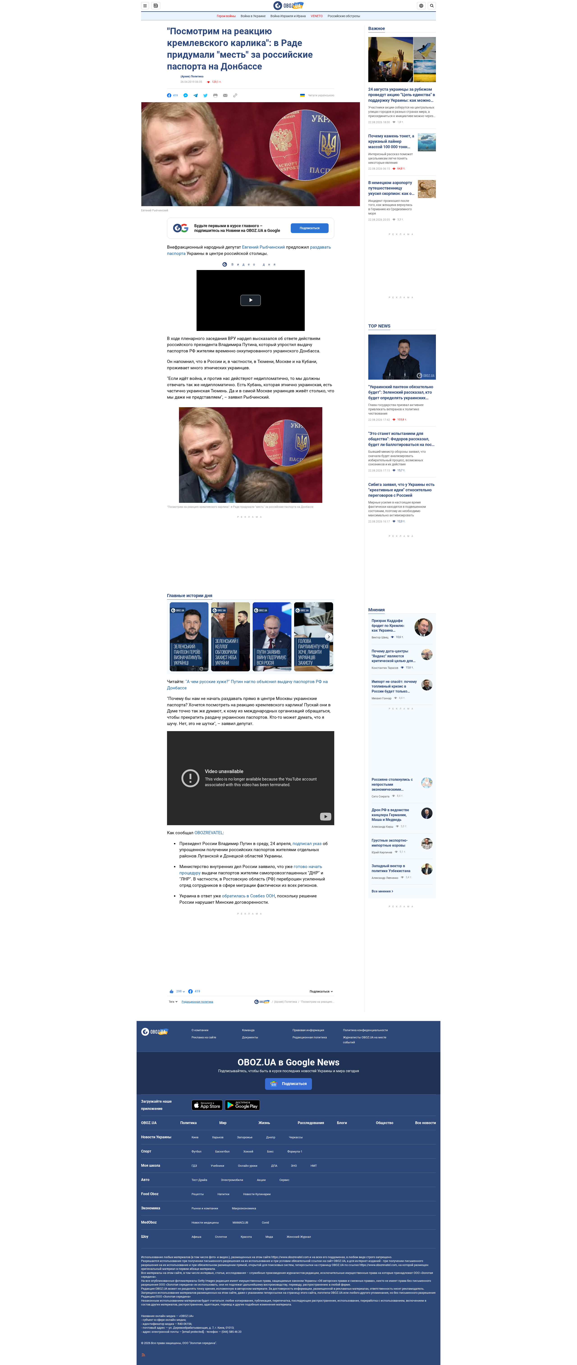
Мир (223, 1123)
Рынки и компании (205, 1208)
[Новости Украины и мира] (262, 1003)
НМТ (314, 1165)
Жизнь (264, 1123)
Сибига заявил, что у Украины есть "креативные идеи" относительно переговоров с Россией (401, 490)
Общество (384, 1123)
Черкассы (296, 1137)
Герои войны (226, 16)
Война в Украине (253, 16)
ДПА (274, 1165)
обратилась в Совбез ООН (248, 895)
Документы (250, 1037)
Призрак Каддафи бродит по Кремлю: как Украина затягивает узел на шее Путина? (388, 626)
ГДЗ (194, 1165)
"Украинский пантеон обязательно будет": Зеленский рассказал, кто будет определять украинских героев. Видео (400, 392)
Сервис (284, 1180)
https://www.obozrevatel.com (290, 1257)
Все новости (425, 1123)
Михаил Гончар (382, 698)
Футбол (196, 1151)
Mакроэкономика (244, 1208)
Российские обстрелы (344, 16)
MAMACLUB (240, 1222)
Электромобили (232, 1180)
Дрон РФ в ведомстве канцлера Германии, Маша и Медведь (390, 815)
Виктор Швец (380, 637)
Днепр (270, 1137)
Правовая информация (308, 1030)
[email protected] (193, 1331)
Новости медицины (205, 1222)
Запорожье (244, 1137)
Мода (269, 1236)
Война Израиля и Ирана (288, 16)
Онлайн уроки (247, 1165)
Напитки (223, 1194)
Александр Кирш (382, 826)
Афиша (196, 1236)
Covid (265, 1222)
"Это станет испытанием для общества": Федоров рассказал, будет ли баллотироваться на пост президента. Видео (401, 439)
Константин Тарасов (385, 668)
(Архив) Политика (192, 76)
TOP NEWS (379, 326)
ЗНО (294, 1165)
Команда (248, 1030)
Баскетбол (222, 1151)
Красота (246, 1236)
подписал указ (308, 843)
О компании (200, 1030)
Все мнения (381, 891)
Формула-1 (294, 1151)
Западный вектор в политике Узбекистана (391, 868)
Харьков (217, 1137)
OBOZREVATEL (209, 832)
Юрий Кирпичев (382, 852)
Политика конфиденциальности (365, 1030)
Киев (195, 1137)
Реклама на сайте (204, 1037)
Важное (376, 28)
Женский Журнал (299, 1236)
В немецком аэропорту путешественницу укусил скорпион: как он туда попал (391, 188)
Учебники (217, 1165)
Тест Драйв (199, 1180)
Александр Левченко (385, 878)
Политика (188, 1123)
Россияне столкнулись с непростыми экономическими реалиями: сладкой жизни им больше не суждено (394, 784)
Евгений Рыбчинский (263, 247)
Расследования (311, 1123)
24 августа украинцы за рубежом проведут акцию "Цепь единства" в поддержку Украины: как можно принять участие (401, 95)
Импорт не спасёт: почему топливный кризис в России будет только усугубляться (394, 686)
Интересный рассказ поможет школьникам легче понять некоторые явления (390, 158)
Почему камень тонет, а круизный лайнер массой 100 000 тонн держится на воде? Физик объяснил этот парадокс (391, 142)
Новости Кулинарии (257, 1194)
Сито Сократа (380, 796)
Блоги (342, 1123)
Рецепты (198, 1194)
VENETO (317, 16)
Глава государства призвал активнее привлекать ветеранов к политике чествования (396, 409)
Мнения (376, 609)
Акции (261, 1180)
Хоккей (248, 1151)
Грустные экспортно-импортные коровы (390, 843)
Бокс (270, 1151)
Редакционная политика (197, 1001)
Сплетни (221, 1236)
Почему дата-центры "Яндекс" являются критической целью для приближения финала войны (392, 656)
